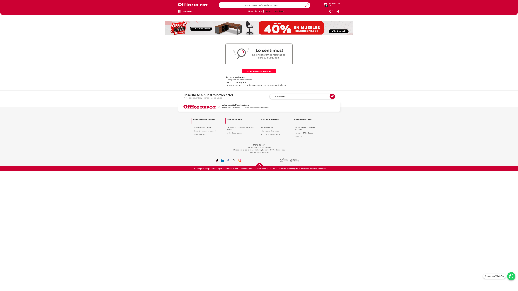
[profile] (337, 11)
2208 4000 (236, 107)
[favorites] (331, 11)
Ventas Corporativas (274, 11)
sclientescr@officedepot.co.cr (236, 105)
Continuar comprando (259, 71)
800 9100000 (265, 108)
